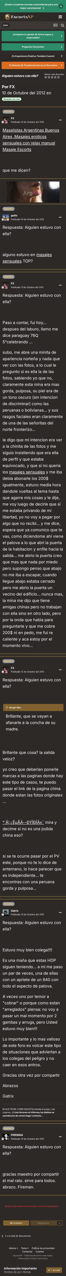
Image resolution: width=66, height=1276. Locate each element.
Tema (24, 1248)
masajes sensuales (27, 472)
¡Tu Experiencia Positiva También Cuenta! (33, 56)
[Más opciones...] (60, 120)
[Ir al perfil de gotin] (6, 217)
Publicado (27, 122)
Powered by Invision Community (33, 1258)
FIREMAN (17, 1135)
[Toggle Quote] (7, 707)
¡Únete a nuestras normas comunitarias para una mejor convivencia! (31, 6)
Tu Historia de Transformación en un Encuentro (33, 65)
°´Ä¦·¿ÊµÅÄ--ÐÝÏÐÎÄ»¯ (23, 822)
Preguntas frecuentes (33, 46)
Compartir (17, 1223)
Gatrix (14, 910)
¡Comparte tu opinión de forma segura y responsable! (33, 36)
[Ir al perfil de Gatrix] (6, 912)
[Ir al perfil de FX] (6, 120)
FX (12, 86)
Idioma (13, 1248)
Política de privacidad (43, 1248)
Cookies (40, 1251)
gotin (14, 215)
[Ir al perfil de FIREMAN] (6, 1137)
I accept (55, 1270)
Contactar (27, 1251)
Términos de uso (12, 1272)
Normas (27, 1272)
